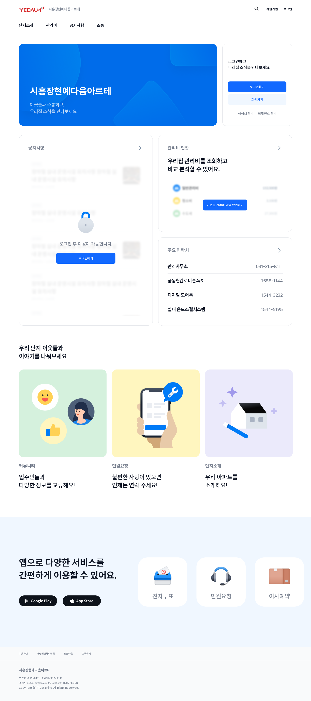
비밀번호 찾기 (267, 114)
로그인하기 (257, 87)
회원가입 (257, 100)
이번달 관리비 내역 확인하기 (225, 205)
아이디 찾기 (245, 114)
